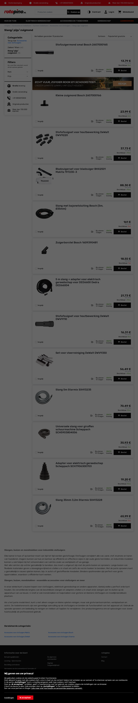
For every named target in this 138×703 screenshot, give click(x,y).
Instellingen (9, 698)
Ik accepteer (25, 698)
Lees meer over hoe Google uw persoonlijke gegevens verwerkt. (56, 688)
